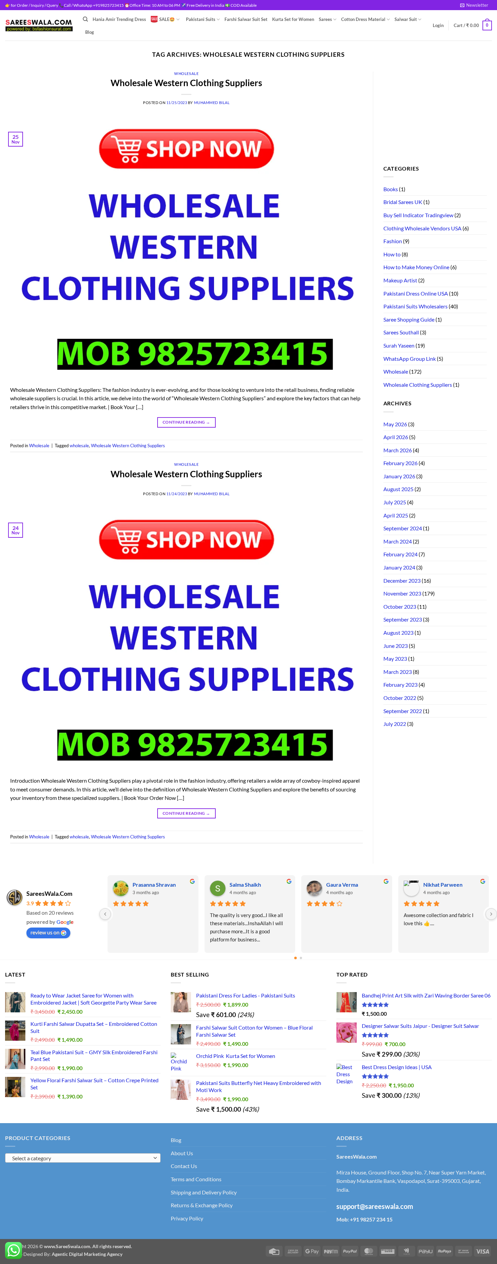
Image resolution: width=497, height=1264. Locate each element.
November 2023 (402, 593)
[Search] (85, 19)
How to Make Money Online (416, 267)
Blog (89, 32)
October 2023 (399, 606)
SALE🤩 (167, 19)
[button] (474, 5)
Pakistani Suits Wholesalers (415, 306)
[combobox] (83, 1158)
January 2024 (399, 567)
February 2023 (400, 684)
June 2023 (395, 645)
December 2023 (402, 580)
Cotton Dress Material (363, 19)
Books (390, 189)
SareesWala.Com (49, 893)
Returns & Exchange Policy (202, 1205)
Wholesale (186, 73)
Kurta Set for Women (293, 19)
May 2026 (395, 424)
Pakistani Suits (200, 19)
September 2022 (402, 711)
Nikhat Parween (152, 884)
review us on (45, 932)
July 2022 (394, 724)
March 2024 (397, 541)
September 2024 (402, 528)
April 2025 (395, 515)
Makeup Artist (400, 280)
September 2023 (402, 619)
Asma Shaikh (244, 884)
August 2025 (398, 489)
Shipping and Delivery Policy (204, 1192)
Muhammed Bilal (212, 102)
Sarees (325, 19)
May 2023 (395, 658)
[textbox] (81, 1158)
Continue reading (186, 422)
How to (392, 254)
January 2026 (399, 476)
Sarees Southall (401, 332)
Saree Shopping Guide (408, 319)
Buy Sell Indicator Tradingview (418, 215)
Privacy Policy (187, 1218)
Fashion (392, 241)
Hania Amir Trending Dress (119, 19)
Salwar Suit (406, 19)
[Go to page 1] (301, 958)
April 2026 (395, 437)
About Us (182, 1153)
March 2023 (397, 671)
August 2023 (398, 632)
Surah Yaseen (399, 345)
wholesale (79, 445)
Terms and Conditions (196, 1179)
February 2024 (400, 554)
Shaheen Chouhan (445, 884)
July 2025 (394, 502)
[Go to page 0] (295, 958)
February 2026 (400, 463)
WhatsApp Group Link (409, 358)
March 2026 (397, 450)
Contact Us (184, 1166)
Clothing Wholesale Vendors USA (422, 228)
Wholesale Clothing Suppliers (417, 384)
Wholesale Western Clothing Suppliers (186, 83)
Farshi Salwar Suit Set (245, 19)
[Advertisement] (435, 114)
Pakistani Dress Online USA (415, 293)
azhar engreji (342, 884)
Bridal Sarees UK (402, 202)
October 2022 (399, 697)
